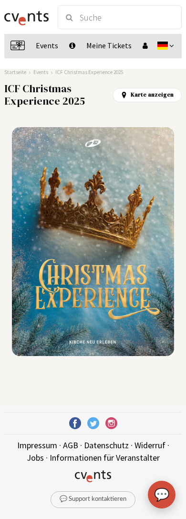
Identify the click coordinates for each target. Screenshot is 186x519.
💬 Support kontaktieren (93, 499)
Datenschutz (106, 445)
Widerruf (149, 445)
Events (40, 72)
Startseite (15, 72)
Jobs (35, 457)
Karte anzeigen (152, 94)
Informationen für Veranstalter (105, 457)
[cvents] (26, 17)
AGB (70, 445)
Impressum (37, 445)
